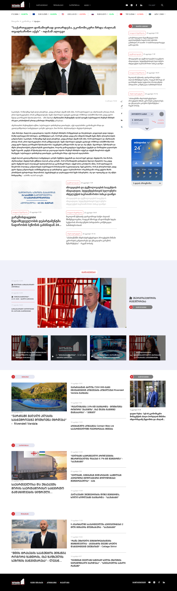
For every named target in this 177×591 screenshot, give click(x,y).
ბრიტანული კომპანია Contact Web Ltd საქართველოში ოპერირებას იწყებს (92, 427)
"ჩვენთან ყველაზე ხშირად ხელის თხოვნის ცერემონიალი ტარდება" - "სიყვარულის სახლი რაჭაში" (98, 563)
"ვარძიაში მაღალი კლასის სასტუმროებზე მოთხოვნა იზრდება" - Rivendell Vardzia (38, 420)
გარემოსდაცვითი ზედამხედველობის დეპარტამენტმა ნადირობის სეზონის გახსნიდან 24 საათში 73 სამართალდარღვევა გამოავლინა (36, 221)
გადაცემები (42, 5)
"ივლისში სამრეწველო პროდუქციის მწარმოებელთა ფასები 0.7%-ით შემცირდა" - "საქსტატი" (97, 459)
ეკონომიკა (74, 5)
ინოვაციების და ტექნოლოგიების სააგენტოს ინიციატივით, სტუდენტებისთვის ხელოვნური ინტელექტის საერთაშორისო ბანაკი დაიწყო (91, 191)
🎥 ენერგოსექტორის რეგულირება (142, 300)
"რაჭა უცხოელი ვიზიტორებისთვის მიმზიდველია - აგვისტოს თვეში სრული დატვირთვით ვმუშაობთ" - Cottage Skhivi (94, 544)
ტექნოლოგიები (73, 183)
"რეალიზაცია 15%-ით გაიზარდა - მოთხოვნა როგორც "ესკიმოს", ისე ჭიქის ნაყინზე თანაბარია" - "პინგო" (96, 410)
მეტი (86, 5)
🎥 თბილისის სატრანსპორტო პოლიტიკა (22, 286)
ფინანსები (58, 5)
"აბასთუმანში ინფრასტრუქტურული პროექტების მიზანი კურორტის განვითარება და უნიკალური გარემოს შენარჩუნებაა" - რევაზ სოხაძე (91, 240)
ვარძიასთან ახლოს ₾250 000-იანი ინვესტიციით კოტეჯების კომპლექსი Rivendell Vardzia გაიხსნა (97, 390)
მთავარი (15, 21)
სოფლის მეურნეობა (20, 212)
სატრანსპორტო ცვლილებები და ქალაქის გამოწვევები (22, 310)
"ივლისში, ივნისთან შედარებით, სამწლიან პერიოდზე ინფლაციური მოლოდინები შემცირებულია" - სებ (96, 478)
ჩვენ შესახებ (36, 583)
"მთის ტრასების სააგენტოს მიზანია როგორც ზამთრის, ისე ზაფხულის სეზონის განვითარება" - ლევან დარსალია (38, 557)
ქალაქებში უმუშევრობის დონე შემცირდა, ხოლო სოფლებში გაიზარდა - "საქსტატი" (95, 496)
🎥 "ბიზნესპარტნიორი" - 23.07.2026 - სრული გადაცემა (22, 298)
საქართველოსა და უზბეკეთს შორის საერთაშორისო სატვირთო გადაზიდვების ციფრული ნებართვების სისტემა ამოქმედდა (37, 488)
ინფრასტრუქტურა (74, 234)
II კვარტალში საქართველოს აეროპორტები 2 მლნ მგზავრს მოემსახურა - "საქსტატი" (97, 525)
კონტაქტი (51, 583)
